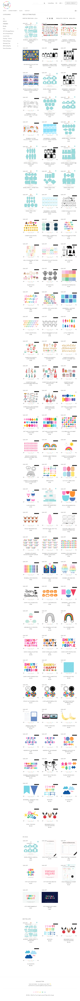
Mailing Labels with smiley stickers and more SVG (69, 530)
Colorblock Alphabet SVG (69, 432)
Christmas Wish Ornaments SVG (50, 407)
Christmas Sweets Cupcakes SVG (30, 358)
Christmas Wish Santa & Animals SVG (49, 382)
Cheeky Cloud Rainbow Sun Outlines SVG (31, 481)
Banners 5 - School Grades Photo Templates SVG (50, 164)
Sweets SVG (30, 285)
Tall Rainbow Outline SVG (50, 628)
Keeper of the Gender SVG (50, 751)
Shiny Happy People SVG (69, 652)
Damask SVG (49, 285)
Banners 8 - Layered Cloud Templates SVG (50, 139)
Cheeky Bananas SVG (68, 726)
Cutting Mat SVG (69, 676)
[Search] (44, 3)
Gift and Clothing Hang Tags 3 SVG (68, 407)
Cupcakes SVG (31, 505)
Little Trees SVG (69, 333)
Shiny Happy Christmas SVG (50, 677)
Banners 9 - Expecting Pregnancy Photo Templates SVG (69, 90)
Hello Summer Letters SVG (69, 236)
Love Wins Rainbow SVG (50, 701)
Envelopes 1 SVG (31, 211)
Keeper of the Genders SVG (31, 751)
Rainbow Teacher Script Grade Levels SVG (49, 554)
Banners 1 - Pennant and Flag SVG (30, 800)
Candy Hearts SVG (30, 333)
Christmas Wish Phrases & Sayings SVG (30, 407)
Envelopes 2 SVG (69, 187)
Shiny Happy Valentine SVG (31, 652)
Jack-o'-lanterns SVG (49, 602)
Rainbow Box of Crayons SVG (50, 578)
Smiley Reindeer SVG (31, 529)
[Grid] (47, 18)
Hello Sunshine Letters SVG (30, 261)
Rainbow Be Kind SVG (68, 578)
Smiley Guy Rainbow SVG (31, 701)
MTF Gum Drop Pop (31, 882)
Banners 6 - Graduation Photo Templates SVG (68, 65)
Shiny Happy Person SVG (31, 676)
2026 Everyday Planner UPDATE (69, 882)
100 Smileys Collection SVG (31, 65)
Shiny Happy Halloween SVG (49, 652)
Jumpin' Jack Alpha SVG (49, 308)
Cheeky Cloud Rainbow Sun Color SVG (69, 456)
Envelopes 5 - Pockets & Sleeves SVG (68, 163)
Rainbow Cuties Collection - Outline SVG (30, 115)
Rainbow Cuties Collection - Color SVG (31, 139)
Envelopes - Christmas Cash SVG (50, 236)
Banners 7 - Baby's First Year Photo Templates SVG (50, 66)
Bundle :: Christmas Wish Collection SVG (49, 40)
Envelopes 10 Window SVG (49, 89)
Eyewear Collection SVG (50, 260)
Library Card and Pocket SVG (31, 726)
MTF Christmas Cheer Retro (49, 907)
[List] (49, 18)
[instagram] (34, 992)
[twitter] (41, 992)
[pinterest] (38, 992)
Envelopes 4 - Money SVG (30, 187)
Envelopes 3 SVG (50, 187)
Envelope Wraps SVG (49, 505)
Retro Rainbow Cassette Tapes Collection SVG (30, 89)
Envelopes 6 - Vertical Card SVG (31, 163)
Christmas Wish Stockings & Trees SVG (31, 382)
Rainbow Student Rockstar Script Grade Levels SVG (31, 555)
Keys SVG (49, 800)
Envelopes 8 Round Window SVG (69, 114)
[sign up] (43, 992)
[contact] (45, 992)
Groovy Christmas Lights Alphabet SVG (30, 456)
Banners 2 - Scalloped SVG (69, 603)
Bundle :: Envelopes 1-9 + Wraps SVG (30, 40)
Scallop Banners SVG (68, 505)
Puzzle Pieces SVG (68, 775)
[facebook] (36, 992)
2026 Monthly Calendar (49, 857)
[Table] (52, 18)
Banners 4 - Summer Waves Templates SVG (49, 211)
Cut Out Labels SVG (69, 481)
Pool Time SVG (30, 824)
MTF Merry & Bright (31, 906)
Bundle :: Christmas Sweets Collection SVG (69, 40)
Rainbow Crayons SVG (31, 578)
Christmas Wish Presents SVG (69, 382)
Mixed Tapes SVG (50, 726)
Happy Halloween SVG (31, 602)
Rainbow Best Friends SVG (49, 456)
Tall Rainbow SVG (68, 627)
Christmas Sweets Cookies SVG (49, 358)
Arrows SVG (49, 481)
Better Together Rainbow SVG (68, 701)
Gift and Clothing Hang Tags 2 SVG (30, 432)
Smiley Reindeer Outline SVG (49, 333)
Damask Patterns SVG (69, 285)
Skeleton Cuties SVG (49, 775)
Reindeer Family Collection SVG (50, 825)
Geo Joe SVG (69, 260)
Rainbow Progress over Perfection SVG (30, 775)
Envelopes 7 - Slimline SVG (69, 139)
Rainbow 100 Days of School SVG (68, 751)
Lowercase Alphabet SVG (30, 309)
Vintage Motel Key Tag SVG (50, 529)
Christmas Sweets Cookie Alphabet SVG (68, 358)
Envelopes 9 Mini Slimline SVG (50, 114)
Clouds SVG (68, 800)
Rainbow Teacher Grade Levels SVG (68, 554)
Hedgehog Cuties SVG (31, 627)
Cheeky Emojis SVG (31, 235)
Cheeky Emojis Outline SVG (69, 211)
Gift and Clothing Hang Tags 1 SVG (49, 432)
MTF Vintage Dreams (50, 882)
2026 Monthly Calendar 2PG (68, 857)
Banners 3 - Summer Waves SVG (69, 309)
